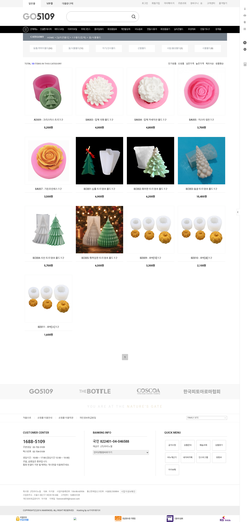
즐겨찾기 (223, 3)
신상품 (181, 63)
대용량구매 (67, 3)
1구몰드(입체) (79, 37)
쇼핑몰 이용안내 (44, 418)
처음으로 (27, 418)
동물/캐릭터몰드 (40, 48)
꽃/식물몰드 (95, 37)
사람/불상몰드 (173, 48)
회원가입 (156, 3)
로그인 (145, 3)
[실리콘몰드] (63, 37)
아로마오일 (72, 29)
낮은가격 (190, 63)
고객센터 (211, 3)
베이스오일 (59, 29)
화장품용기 (165, 29)
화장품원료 (112, 29)
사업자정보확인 (128, 491)
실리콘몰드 (178, 29)
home (50, 37)
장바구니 (196, 3)
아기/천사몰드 (108, 48)
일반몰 (32, 3)
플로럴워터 (99, 29)
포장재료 (191, 29)
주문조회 (182, 3)
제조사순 (210, 63)
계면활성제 (125, 29)
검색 (134, 17)
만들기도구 (205, 29)
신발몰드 (142, 48)
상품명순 (219, 63)
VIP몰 (50, 3)
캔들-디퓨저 (152, 29)
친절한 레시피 (46, 29)
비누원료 (138, 29)
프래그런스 (85, 29)
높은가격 (200, 63)
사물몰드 (206, 48)
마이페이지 (169, 3)
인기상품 (172, 63)
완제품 (218, 29)
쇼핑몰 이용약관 (66, 418)
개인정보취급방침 (88, 418)
